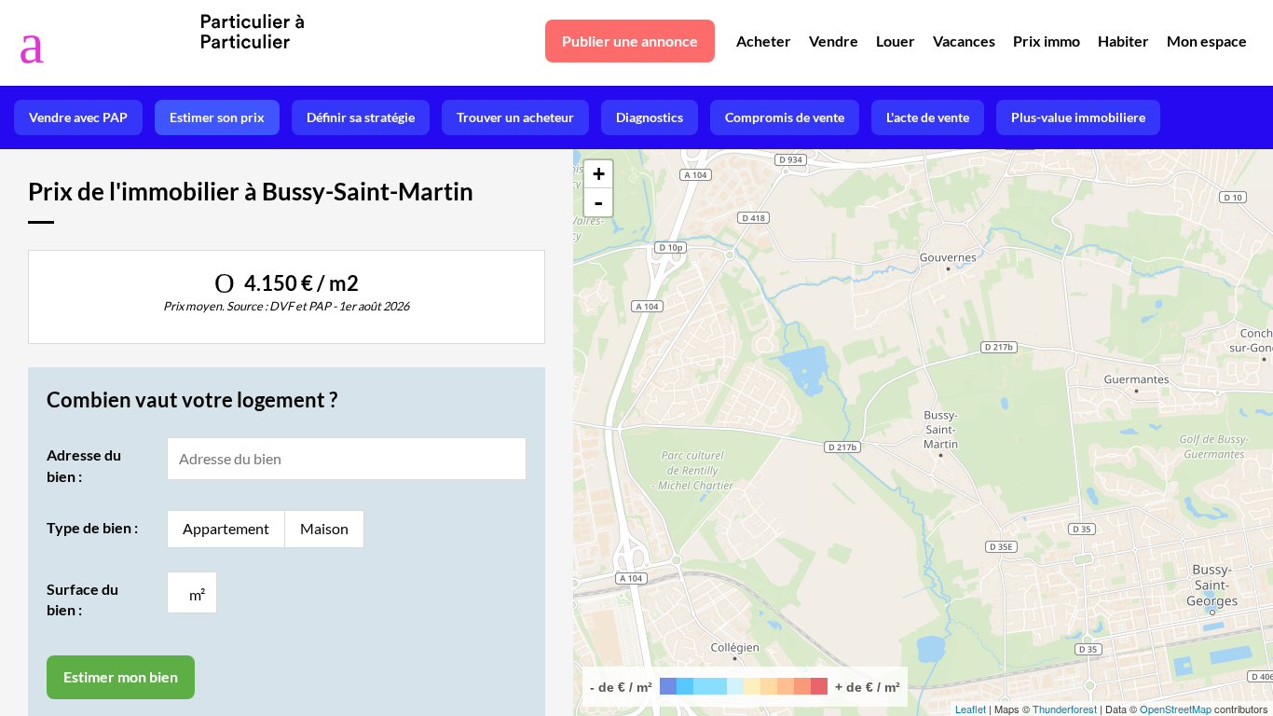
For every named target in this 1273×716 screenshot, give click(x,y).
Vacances (964, 40)
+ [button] (599, 174)
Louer (895, 40)
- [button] (598, 202)
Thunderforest (1065, 708)
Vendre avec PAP (78, 117)
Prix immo (1046, 40)
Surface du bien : (82, 599)
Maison (324, 528)
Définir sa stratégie (361, 117)
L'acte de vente (927, 117)
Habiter (1123, 40)
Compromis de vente (784, 117)
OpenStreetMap (1175, 708)
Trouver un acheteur (515, 117)
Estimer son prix (217, 117)
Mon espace (1207, 40)
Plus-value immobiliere (1078, 117)
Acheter (763, 40)
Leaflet (970, 708)
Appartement (226, 528)
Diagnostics (649, 117)
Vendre (833, 40)
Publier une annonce (630, 40)
